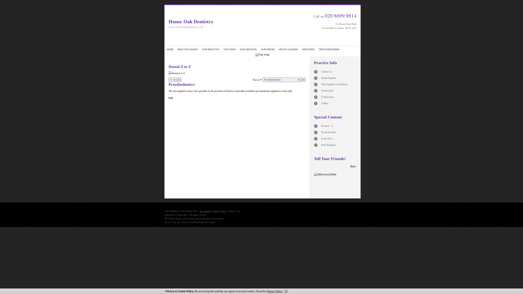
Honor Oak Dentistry (191, 21)
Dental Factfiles (328, 132)
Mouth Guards (288, 49)
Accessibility (205, 211)
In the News (327, 138)
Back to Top (234, 211)
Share (352, 166)
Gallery (324, 103)
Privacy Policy (274, 291)
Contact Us (326, 71)
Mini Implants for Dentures (334, 84)
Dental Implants (328, 78)
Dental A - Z (327, 126)
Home (170, 49)
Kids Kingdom (328, 145)
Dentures (308, 49)
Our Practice (210, 49)
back (171, 97)
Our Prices (268, 49)
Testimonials (327, 90)
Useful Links (327, 97)
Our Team (230, 49)
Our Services (248, 49)
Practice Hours (188, 49)
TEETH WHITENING (329, 49)
